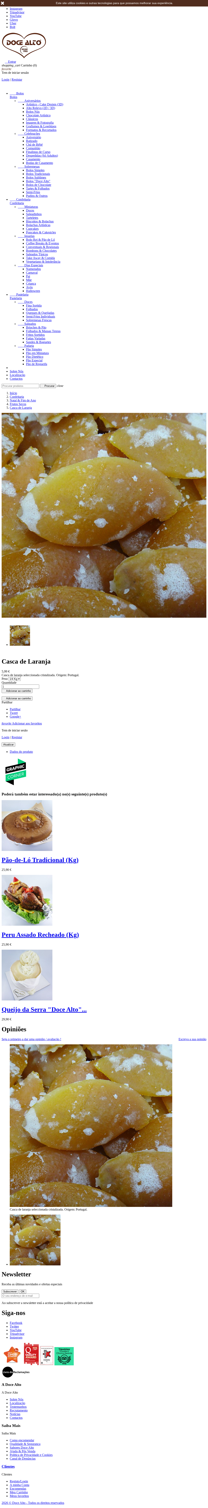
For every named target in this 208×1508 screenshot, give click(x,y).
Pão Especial (34, 360)
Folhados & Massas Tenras (43, 331)
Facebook (16, 1323)
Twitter (14, 1326)
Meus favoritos (19, 1496)
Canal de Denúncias (23, 1458)
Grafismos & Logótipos (41, 126)
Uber (13, 23)
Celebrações (29, 133)
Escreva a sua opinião (192, 1039)
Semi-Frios (33, 192)
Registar (17, 79)
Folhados (32, 309)
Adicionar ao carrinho (17, 690)
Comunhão (33, 148)
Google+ (15, 716)
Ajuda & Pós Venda (22, 1451)
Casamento (33, 159)
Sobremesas (29, 166)
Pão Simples (34, 349)
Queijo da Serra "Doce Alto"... (44, 1009)
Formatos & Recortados (41, 130)
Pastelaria (19, 294)
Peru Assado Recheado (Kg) (40, 934)
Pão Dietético (34, 356)
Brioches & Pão (36, 327)
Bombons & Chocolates (41, 250)
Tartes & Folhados (38, 188)
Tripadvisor (17, 12)
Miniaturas (28, 206)
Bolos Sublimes (36, 177)
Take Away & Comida (40, 258)
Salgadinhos (34, 214)
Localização (17, 375)
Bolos (17, 93)
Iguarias (26, 236)
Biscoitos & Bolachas (40, 221)
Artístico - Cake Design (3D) (44, 104)
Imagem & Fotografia (40, 122)
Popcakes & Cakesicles (41, 232)
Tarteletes (32, 217)
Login (5, 79)
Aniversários (29, 100)
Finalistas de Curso (38, 152)
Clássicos (32, 119)
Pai (28, 276)
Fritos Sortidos (35, 334)
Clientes (8, 1466)
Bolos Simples (35, 170)
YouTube (16, 16)
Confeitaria (20, 199)
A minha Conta (19, 1485)
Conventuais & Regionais (42, 247)
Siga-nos (13, 1312)
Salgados (27, 323)
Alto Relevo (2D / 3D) (40, 108)
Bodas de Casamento (39, 163)
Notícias (15, 1414)
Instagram (16, 8)
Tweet (14, 713)
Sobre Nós (16, 371)
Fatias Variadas (35, 338)
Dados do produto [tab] (21, 751)
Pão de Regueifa (36, 364)
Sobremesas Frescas (39, 320)
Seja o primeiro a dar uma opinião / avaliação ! (31, 1039)
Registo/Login (19, 1481)
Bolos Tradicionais (38, 174)
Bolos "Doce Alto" (38, 181)
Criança (31, 283)
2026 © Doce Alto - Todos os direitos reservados (33, 1503)
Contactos (16, 378)
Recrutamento (19, 1410)
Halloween (33, 291)
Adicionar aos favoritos (22, 723)
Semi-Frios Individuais (40, 316)
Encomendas (18, 1488)
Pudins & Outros (37, 195)
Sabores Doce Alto (22, 1447)
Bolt (12, 27)
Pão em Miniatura (37, 353)
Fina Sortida (34, 305)
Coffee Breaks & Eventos (42, 243)
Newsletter (16, 1274)
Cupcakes (32, 228)
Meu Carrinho (19, 1492)
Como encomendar (22, 1440)
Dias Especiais (30, 265)
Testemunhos (18, 1406)
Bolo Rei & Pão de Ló (40, 239)
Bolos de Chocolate (38, 185)
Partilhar (15, 709)
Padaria (26, 345)
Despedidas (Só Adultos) (42, 155)
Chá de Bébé (34, 144)
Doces (30, 210)
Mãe (29, 280)
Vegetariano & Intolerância (43, 261)
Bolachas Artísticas (38, 225)
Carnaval (32, 272)
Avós (29, 287)
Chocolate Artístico (38, 115)
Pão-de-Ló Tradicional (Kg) (40, 860)
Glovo (14, 19)
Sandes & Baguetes (38, 342)
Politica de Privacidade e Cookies (31, 1455)
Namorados (33, 269)
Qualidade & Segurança (25, 1444)
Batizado (31, 141)
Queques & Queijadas (40, 313)
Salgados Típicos (37, 254)
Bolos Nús (33, 111)
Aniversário (33, 137)
